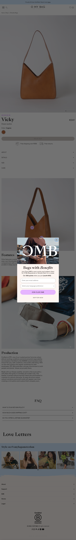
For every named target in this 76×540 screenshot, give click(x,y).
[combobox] (37, 286)
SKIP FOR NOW (38, 297)
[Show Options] (54, 286)
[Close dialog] (56, 240)
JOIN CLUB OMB (38, 292)
